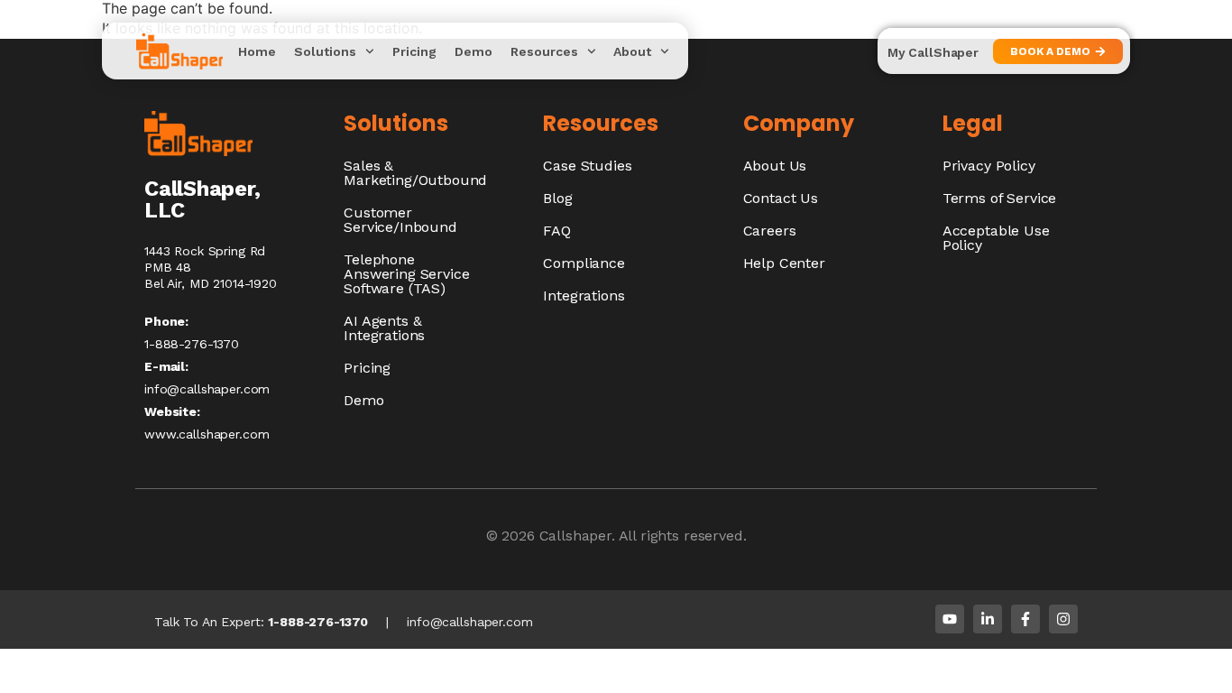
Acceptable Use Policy (996, 238)
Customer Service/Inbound (400, 220)
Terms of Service (999, 198)
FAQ (557, 230)
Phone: (166, 321)
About (632, 51)
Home (257, 51)
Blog (557, 198)
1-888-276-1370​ (191, 344)
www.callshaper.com (206, 434)
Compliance (583, 263)
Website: (172, 411)
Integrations (583, 295)
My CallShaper (933, 52)
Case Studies (587, 165)
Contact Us (780, 198)
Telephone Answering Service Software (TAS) (406, 274)
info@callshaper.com (207, 389)
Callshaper (575, 535)
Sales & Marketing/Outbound (415, 173)
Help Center (784, 263)
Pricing (414, 51)
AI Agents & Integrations (384, 328)
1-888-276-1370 (318, 621)
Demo (473, 51)
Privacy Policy (988, 165)
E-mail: (166, 366)
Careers (769, 230)
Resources (544, 51)
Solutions (325, 51)
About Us (775, 165)
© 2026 (512, 535)
